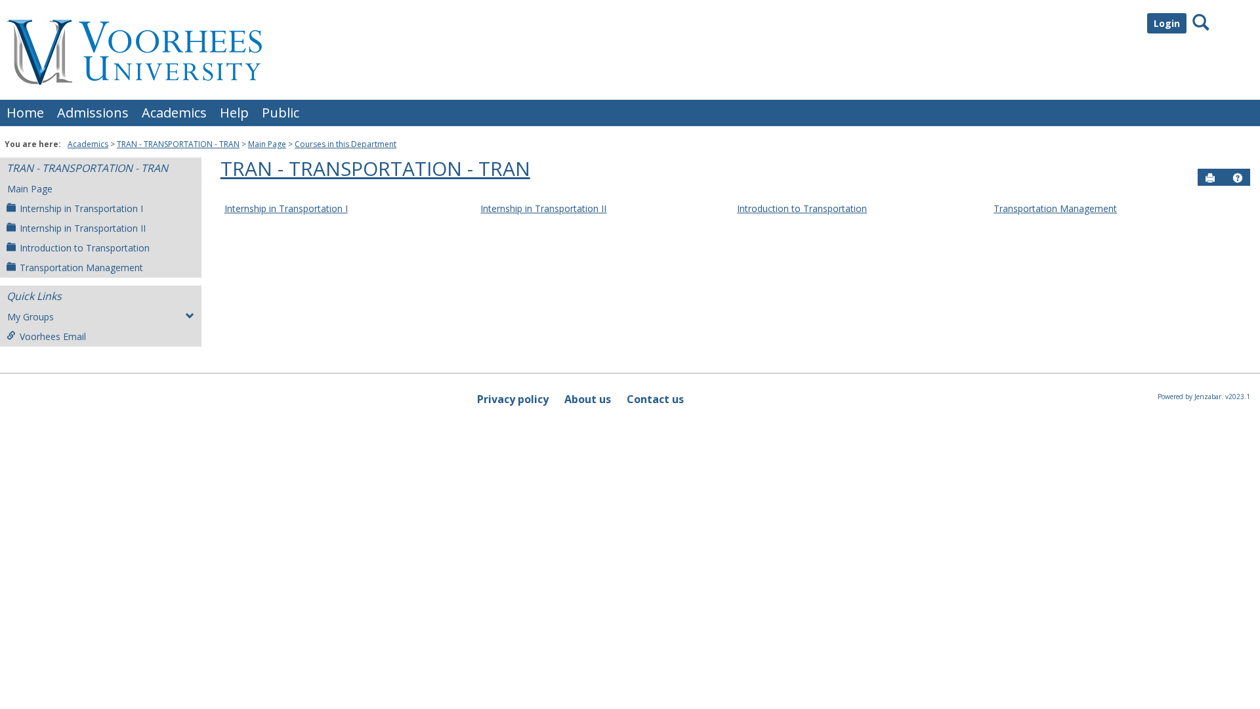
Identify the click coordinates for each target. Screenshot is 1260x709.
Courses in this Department (345, 144)
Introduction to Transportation (85, 248)
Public (280, 112)
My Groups (30, 317)
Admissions (93, 112)
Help (234, 112)
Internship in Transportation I (81, 208)
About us (587, 399)
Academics (174, 112)
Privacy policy (513, 399)
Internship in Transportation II (83, 228)
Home (25, 112)
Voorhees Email (53, 336)
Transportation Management (81, 267)
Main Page (267, 144)
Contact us (655, 399)
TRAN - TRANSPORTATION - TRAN (178, 144)
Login (1167, 23)
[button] (1237, 177)
